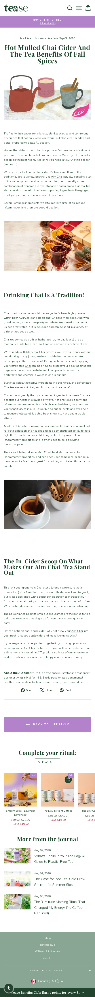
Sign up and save (46, 970)
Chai (42, 352)
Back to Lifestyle (50, 724)
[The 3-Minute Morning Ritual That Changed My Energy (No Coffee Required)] (17, 901)
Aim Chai (57, 177)
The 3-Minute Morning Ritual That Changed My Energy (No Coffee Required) (59, 907)
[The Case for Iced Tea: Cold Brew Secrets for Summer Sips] (17, 879)
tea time (53, 38)
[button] (9, 988)
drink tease (39, 38)
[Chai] (47, 95)
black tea (25, 38)
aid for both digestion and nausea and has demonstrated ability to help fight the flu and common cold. (47, 430)
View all (47, 762)
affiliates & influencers (47, 951)
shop (48, 938)
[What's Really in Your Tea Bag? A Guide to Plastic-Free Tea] (17, 855)
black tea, (32, 352)
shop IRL (47, 958)
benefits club (47, 945)
